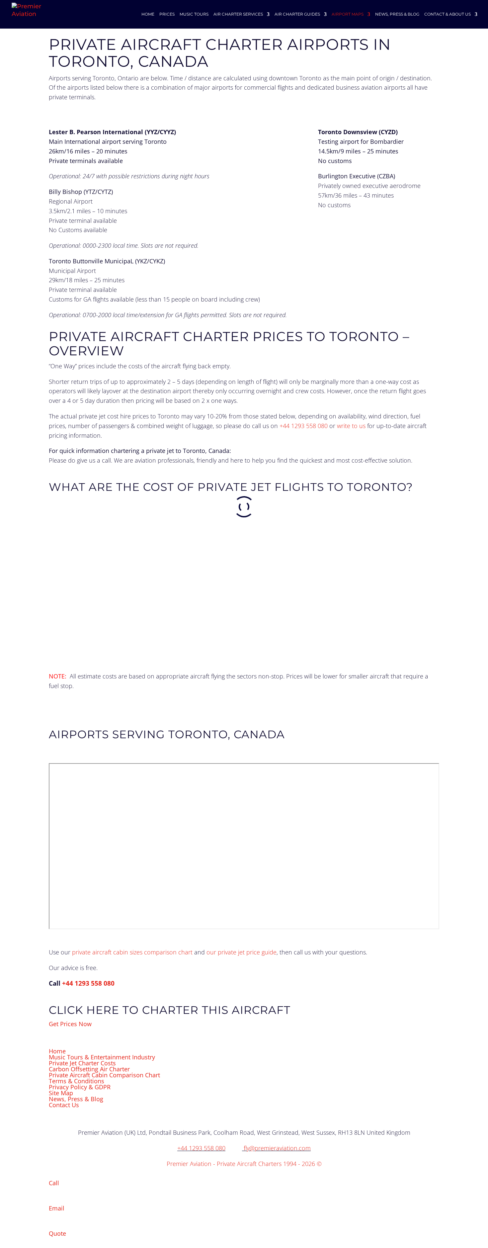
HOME (147, 14)
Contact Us (64, 1105)
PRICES (167, 14)
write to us (351, 426)
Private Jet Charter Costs (82, 1063)
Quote (57, 1233)
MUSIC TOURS (194, 14)
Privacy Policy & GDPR (80, 1087)
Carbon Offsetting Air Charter (89, 1069)
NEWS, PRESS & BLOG (397, 14)
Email (56, 1208)
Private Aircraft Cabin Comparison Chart (104, 1075)
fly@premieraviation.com (277, 1148)
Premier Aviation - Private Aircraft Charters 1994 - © (244, 1164)
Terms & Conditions (76, 1081)
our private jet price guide (241, 952)
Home (57, 1051)
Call (54, 1183)
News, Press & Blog (76, 1099)
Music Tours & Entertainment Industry (102, 1057)
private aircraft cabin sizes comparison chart (132, 952)
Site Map (61, 1093)
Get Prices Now (70, 1024)
